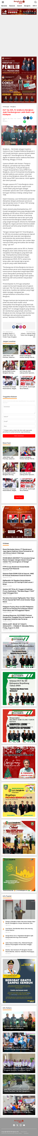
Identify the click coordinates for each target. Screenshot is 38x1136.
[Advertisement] (19, 35)
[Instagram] (20, 326)
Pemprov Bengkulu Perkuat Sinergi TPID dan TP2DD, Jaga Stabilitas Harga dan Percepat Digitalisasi (27, 356)
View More (19, 497)
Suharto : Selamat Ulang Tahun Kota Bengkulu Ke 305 (27, 334)
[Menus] (2, 2)
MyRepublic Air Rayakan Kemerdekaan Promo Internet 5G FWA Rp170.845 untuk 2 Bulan (18, 582)
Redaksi (26, 1133)
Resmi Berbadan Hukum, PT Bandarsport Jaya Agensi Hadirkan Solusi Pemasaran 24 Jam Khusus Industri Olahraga (18, 551)
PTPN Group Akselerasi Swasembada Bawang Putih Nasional (16, 568)
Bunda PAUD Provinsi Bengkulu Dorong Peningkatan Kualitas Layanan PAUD (9, 372)
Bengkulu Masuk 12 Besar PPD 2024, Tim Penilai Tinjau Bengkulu (10, 334)
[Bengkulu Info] (19, 2)
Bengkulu (5, 121)
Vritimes (6, 543)
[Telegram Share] (31, 118)
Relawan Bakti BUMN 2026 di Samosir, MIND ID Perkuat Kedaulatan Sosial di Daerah (18, 574)
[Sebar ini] (24, 118)
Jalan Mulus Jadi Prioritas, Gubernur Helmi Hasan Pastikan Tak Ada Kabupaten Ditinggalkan (9, 356)
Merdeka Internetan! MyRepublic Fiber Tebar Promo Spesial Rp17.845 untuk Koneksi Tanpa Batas (19, 600)
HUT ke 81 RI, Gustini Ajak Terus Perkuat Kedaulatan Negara (27, 387)
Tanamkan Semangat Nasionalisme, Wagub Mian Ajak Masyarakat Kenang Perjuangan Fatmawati (9, 387)
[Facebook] (13, 326)
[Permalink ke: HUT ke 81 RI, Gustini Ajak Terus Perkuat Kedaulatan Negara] (27, 380)
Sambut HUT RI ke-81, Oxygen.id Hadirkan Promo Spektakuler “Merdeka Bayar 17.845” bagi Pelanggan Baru (18, 591)
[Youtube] (24, 326)
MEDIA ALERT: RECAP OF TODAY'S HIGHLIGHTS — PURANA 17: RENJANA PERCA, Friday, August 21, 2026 (18, 626)
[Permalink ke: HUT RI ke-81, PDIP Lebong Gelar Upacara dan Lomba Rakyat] (27, 365)
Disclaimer (24, 1131)
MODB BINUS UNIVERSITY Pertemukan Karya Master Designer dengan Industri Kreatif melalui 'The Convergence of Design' (19, 560)
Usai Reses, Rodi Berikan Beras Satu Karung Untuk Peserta (19, 929)
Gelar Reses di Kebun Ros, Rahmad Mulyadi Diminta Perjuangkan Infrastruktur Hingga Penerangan (19, 943)
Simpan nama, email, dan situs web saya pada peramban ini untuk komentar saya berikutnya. (17, 431)
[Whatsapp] (24, 121)
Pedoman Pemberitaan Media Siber (11, 1133)
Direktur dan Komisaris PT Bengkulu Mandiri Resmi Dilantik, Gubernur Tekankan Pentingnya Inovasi (20, 950)
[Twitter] (17, 326)
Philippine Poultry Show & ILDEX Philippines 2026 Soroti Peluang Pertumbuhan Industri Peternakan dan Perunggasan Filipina (18, 608)
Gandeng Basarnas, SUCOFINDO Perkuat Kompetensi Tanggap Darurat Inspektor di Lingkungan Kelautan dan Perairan (18, 617)
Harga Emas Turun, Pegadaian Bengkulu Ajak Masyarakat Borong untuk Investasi (19, 936)
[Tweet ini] (27, 118)
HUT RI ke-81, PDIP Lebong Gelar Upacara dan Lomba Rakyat (27, 372)
